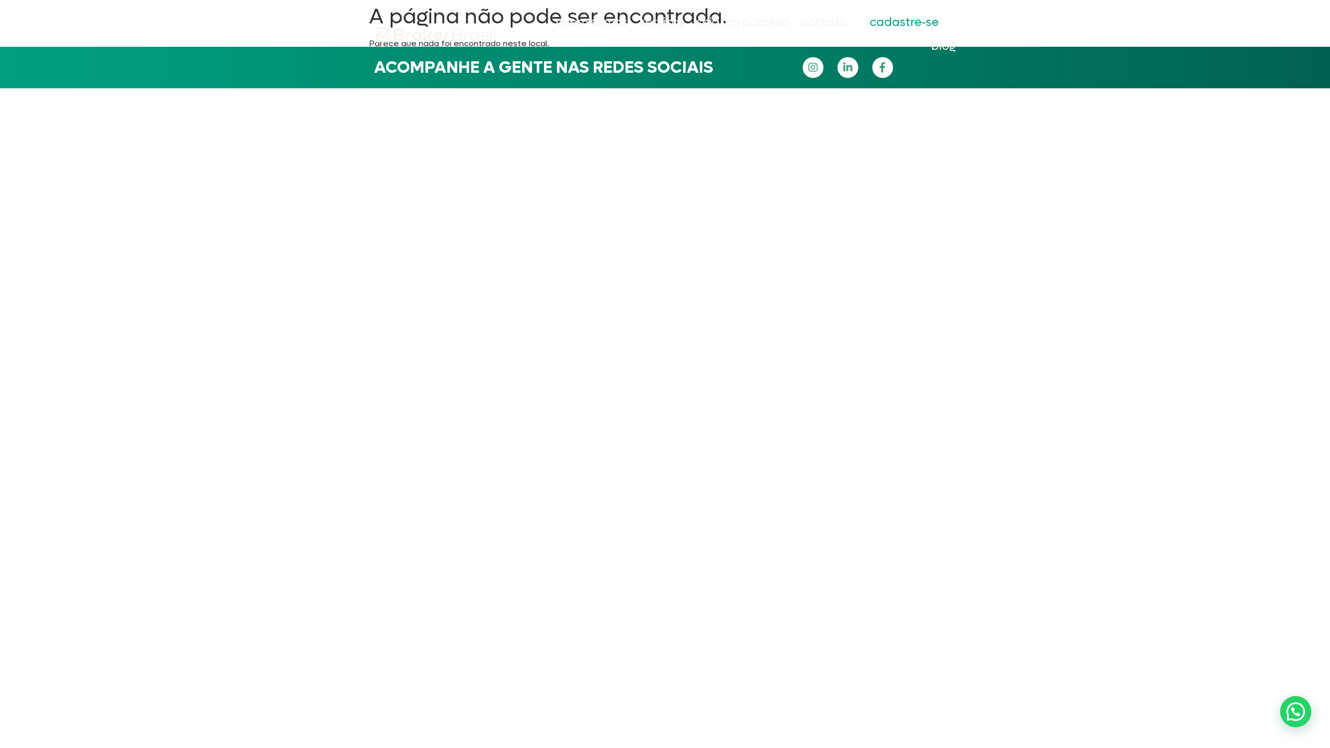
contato (823, 22)
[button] (1295, 711)
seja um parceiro (743, 22)
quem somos (592, 22)
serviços (662, 22)
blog (943, 46)
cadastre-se (904, 22)
